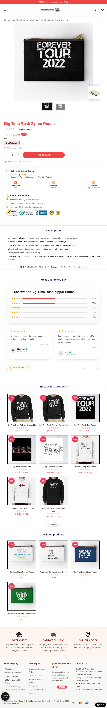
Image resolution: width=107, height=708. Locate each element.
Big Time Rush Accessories (25, 20)
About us (8, 669)
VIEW (21, 420)
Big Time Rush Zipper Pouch (85, 572)
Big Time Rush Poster (22, 467)
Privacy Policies (11, 676)
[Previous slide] (8, 62)
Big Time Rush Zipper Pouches (54, 20)
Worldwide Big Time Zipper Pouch (53, 572)
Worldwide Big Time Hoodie (85, 467)
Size (6, 139)
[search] (94, 9)
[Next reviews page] (97, 368)
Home (7, 20)
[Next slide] (99, 62)
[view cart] (102, 9)
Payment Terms (35, 676)
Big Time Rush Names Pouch (22, 572)
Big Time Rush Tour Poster (85, 425)
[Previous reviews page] (84, 368)
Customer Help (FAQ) (38, 690)
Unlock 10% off (5, 696)
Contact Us (33, 686)
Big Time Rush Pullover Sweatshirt (22, 425)
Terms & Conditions (13, 673)
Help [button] (102, 705)
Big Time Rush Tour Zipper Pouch (22, 614)
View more (53, 524)
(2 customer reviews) (24, 129)
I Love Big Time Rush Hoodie (22, 508)
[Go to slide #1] (46, 106)
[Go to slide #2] (60, 106)
